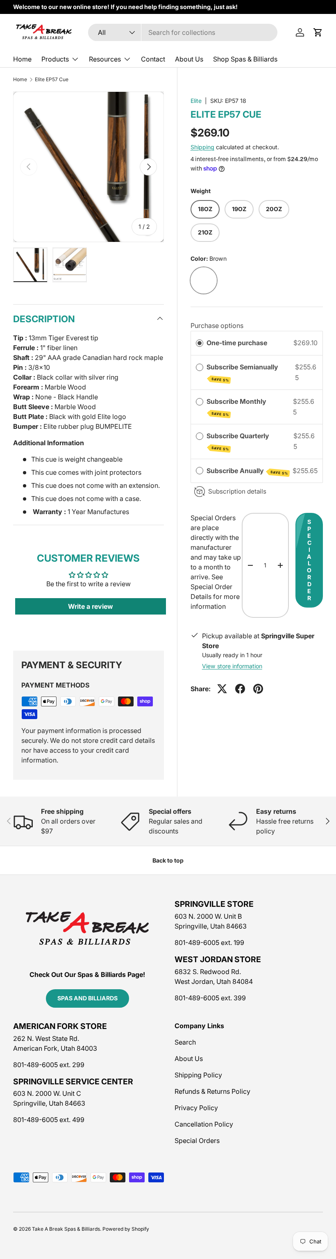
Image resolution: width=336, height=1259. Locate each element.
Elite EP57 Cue (51, 79)
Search (185, 1042)
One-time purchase (237, 343)
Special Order (309, 559)
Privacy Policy (196, 1108)
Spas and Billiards (87, 998)
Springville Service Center (73, 1081)
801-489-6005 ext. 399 (210, 998)
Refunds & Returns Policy (212, 1091)
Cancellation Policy (204, 1124)
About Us (189, 59)
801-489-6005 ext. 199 (209, 942)
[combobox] (182, 32)
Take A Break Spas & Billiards (66, 1229)
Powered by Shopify (125, 1229)
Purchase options (217, 325)
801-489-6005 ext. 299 (48, 1065)
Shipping (202, 146)
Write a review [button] (90, 606)
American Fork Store (60, 1026)
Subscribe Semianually (243, 372)
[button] (318, 32)
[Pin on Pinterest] (258, 689)
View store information (232, 666)
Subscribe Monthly (237, 407)
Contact (153, 59)
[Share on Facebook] (240, 689)
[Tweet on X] (222, 689)
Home (22, 59)
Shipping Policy (198, 1075)
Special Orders (197, 1140)
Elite (196, 100)
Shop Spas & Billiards (245, 59)
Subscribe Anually (247, 471)
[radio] (199, 343)
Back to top (168, 860)
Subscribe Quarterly (239, 441)
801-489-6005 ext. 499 (48, 1120)
